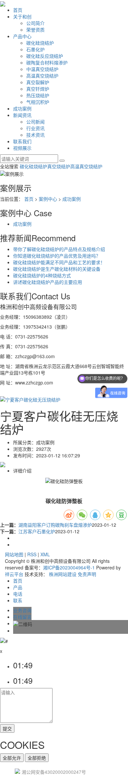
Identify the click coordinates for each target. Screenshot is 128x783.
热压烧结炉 (37, 95)
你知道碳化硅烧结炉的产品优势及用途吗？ (56, 255)
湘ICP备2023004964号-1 (69, 567)
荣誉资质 (35, 29)
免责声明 (87, 574)
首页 (17, 10)
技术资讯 (35, 134)
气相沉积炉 (37, 102)
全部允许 (12, 757)
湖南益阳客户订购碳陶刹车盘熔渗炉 (55, 524)
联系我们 (22, 141)
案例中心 (48, 199)
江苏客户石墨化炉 (36, 531)
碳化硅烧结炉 (40, 42)
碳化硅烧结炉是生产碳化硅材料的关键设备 (56, 268)
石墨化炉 (35, 49)
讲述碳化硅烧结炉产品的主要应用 (47, 282)
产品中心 (22, 36)
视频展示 (22, 148)
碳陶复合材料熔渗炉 (47, 62)
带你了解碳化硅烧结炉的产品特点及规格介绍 (59, 249)
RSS (31, 554)
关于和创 (22, 16)
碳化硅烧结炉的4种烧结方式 (42, 275)
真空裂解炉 (37, 82)
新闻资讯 (22, 115)
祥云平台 (14, 574)
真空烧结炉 (58, 166)
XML (45, 554)
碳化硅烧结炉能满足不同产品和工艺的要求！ (59, 262)
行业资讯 (35, 128)
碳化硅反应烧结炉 (44, 56)
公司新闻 (35, 121)
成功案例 (22, 108)
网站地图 (14, 554)
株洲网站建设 (62, 574)
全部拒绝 (37, 757)
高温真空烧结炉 (42, 75)
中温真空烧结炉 (42, 69)
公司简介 (35, 23)
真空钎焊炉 (37, 88)
